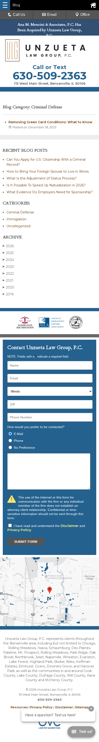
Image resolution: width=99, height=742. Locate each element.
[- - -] (5, 5)
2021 (8, 280)
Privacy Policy (19, 530)
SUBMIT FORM (25, 541)
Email (52, 15)
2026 (8, 246)
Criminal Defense (20, 212)
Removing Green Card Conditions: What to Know (50, 122)
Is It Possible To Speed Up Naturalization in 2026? (46, 185)
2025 (8, 253)
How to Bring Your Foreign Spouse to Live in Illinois (47, 171)
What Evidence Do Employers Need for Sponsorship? (49, 192)
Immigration (16, 219)
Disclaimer (70, 526)
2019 (8, 294)
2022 (8, 274)
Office (85, 15)
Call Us (19, 15)
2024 (8, 260)
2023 (8, 267)
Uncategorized (18, 226)
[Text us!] (81, 732)
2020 (8, 287)
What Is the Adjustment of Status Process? (41, 178)
